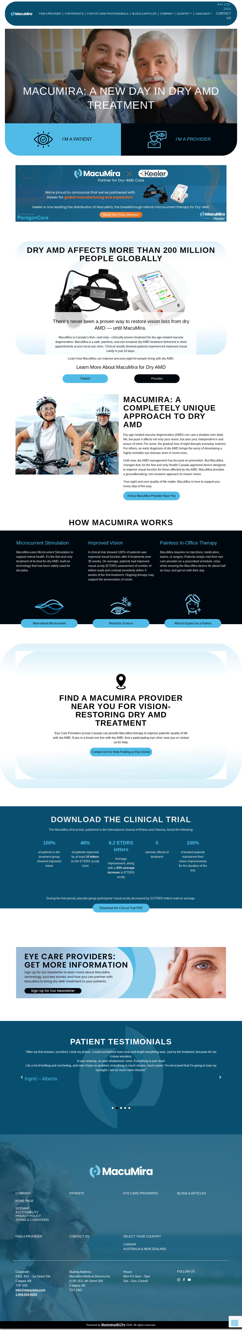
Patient (85, 378)
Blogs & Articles (144, 13)
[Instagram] (178, 1279)
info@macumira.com (30, 1290)
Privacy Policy (28, 1216)
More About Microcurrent (49, 623)
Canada (129, 1244)
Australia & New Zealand (144, 1249)
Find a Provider (50, 13)
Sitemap (22, 1208)
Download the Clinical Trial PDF (121, 908)
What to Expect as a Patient (193, 623)
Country (183, 13)
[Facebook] (183, 1279)
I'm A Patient (77, 139)
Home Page (25, 1201)
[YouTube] (189, 1279)
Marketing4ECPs (113, 1324)
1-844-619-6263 (26, 1294)
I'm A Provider (193, 139)
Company (166, 13)
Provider (157, 378)
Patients (76, 1193)
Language (202, 13)
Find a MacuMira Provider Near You (152, 495)
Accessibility (27, 1212)
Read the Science (121, 623)
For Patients (74, 13)
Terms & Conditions (32, 1219)
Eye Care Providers (140, 1193)
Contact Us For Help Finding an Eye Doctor (121, 752)
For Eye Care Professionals (107, 13)
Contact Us (79, 1236)
